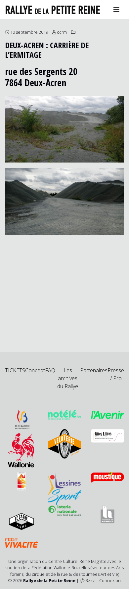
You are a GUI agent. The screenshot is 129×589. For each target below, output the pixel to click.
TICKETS (15, 370)
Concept (35, 370)
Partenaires (94, 370)
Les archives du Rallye (67, 378)
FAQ (50, 370)
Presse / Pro (116, 374)
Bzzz (90, 580)
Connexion (110, 580)
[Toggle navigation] (116, 10)
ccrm (62, 32)
